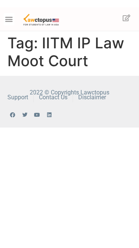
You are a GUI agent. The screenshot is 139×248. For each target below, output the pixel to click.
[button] (9, 19)
